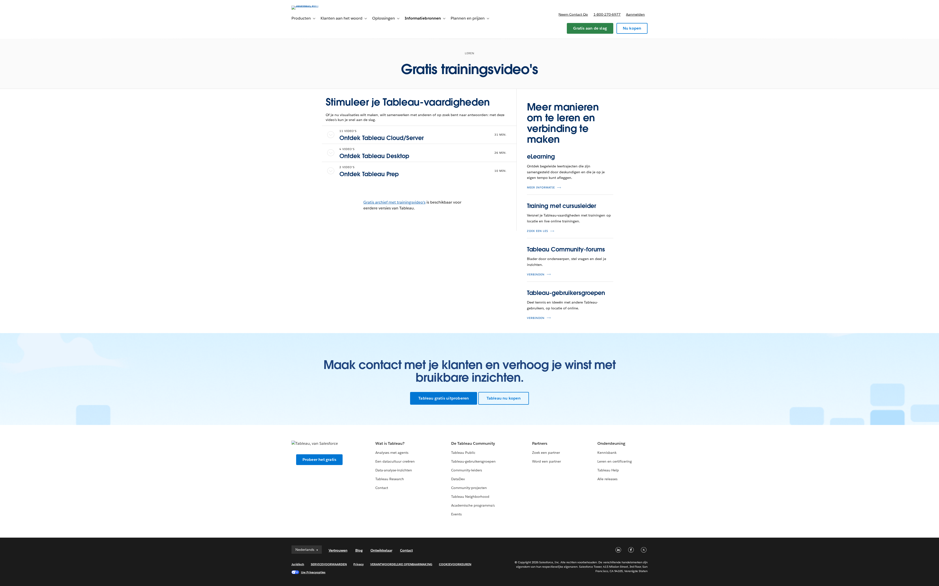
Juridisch (297, 564)
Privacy (358, 564)
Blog (359, 550)
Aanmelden (635, 14)
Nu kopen (632, 28)
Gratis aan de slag (590, 28)
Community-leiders (466, 470)
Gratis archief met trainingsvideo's (394, 202)
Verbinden (536, 274)
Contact (381, 488)
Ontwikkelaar (381, 550)
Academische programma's (473, 505)
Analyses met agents (391, 452)
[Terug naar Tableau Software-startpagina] (312, 5)
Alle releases (607, 479)
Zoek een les (537, 231)
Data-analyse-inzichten (393, 470)
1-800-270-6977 (607, 14)
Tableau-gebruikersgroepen (566, 293)
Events (456, 514)
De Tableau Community (473, 443)
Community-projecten (469, 488)
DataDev (458, 479)
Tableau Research (389, 479)
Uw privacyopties (313, 572)
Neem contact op (573, 14)
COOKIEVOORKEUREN (455, 564)
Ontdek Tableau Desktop (374, 156)
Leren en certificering (614, 461)
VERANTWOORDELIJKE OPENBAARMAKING (401, 564)
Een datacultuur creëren (395, 461)
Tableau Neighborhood (470, 496)
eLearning (541, 156)
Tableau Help (608, 470)
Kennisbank (606, 452)
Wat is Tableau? (389, 443)
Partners (539, 443)
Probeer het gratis (319, 459)
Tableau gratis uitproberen (443, 398)
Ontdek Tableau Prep (369, 174)
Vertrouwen (338, 550)
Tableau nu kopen (504, 398)
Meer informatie (541, 187)
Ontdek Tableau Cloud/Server (381, 138)
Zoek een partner (546, 452)
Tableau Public (463, 452)
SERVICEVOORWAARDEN (329, 564)
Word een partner (546, 461)
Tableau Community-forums (566, 249)
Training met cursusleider (561, 206)
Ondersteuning (611, 443)
